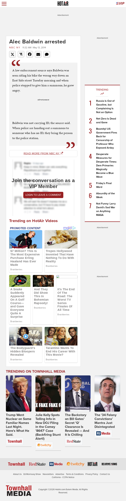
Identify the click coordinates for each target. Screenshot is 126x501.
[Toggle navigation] (4, 4)
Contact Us (105, 474)
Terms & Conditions (75, 474)
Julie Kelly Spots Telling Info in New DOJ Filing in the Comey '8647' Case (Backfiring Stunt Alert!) (48, 427)
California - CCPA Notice (63, 477)
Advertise (59, 474)
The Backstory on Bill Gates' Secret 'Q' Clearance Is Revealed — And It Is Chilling (77, 425)
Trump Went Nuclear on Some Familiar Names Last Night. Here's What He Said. (18, 425)
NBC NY (15, 47)
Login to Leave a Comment (43, 195)
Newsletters (48, 474)
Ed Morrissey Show (32, 474)
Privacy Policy (91, 474)
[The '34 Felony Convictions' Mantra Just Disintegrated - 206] (107, 393)
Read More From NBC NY (42, 153)
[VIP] (120, 4)
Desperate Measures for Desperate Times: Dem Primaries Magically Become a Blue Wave (106, 166)
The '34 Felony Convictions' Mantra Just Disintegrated (105, 421)
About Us (17, 474)
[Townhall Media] (18, 490)
